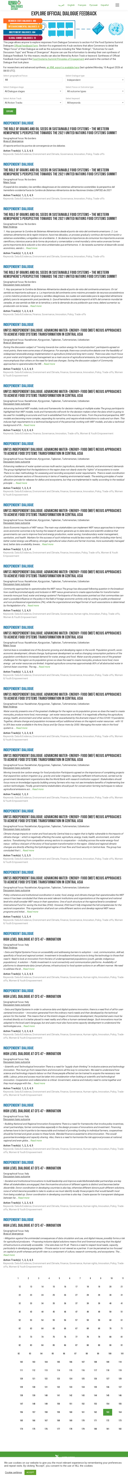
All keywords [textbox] (73, 102)
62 (20, 1328)
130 (33, 1387)
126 (95, 1378)
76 (65, 1336)
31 (122, 1295)
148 (33, 1403)
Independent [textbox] (73, 80)
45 (54, 1311)
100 (109, 1353)
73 (31, 1336)
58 (88, 1320)
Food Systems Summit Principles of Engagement (58, 59)
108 (95, 1362)
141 (58, 1395)
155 (120, 1403)
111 (21, 1370)
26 (65, 1295)
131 (46, 1387)
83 (31, 1345)
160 (70, 1412)
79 (99, 1336)
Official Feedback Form (26, 45)
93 (30, 1353)
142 (70, 1395)
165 (21, 1420)
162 (95, 1412)
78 (88, 1336)
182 (120, 1428)
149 (46, 1403)
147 (21, 1403)
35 (54, 1303)
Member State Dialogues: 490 (22, 21)
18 (88, 1286)
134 (83, 1387)
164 (120, 1412)
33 (31, 1303)
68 (88, 1328)
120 (21, 1378)
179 (83, 1428)
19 (99, 1286)
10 (111, 1278)
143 (83, 1395)
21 (122, 1286)
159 (58, 1412)
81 (122, 1336)
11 (123, 1278)
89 (99, 1345)
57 (76, 1320)
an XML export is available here (63, 67)
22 (20, 1295)
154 (107, 1403)
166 (33, 1420)
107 (83, 1362)
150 (58, 1403)
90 (110, 1345)
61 (122, 1320)
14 (42, 1286)
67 (76, 1328)
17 (76, 1286)
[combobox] (32, 80)
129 (21, 1387)
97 (75, 1353)
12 (20, 1286)
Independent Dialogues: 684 (22, 32)
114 (58, 1370)
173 (120, 1420)
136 (107, 1387)
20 (110, 1286)
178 (70, 1428)
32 (20, 1303)
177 (58, 1428)
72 (20, 1336)
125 (83, 1378)
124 (70, 1378)
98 (87, 1353)
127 (107, 1378)
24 (42, 1295)
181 (107, 1428)
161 (83, 1412)
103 (33, 1362)
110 (120, 1362)
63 (31, 1328)
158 (46, 1412)
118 (107, 1370)
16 (65, 1286)
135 (95, 1387)
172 (107, 1420)
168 (58, 1420)
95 (53, 1353)
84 (42, 1345)
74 (42, 1336)
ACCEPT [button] (30, 1472)
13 (31, 1286)
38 (88, 1303)
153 (95, 1403)
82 (20, 1345)
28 (88, 1295)
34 (42, 1303)
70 (110, 1328)
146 (120, 1395)
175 (33, 1428)
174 (21, 1428)
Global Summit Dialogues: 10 (22, 38)
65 (54, 1328)
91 (122, 1345)
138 (21, 1395)
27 (76, 1295)
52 (20, 1320)
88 (88, 1345)
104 (46, 1362)
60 (110, 1320)
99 (98, 1353)
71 (122, 1328)
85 (54, 1345)
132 (58, 1387)
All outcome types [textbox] (76, 91)
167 (46, 1420)
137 (120, 1387)
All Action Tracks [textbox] (13, 102)
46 (65, 1311)
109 (107, 1362)
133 (70, 1387)
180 (95, 1428)
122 (46, 1378)
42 (20, 1311)
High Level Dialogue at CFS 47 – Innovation (32, 939)
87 (76, 1345)
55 (54, 1320)
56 (65, 1320)
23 (31, 1295)
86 (65, 1345)
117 (95, 1370)
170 (83, 1420)
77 (76, 1336)
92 (19, 1353)
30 (110, 1295)
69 (99, 1328)
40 (110, 1303)
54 (42, 1320)
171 (95, 1420)
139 (33, 1395)
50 (110, 1311)
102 (21, 1362)
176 (46, 1428)
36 (65, 1303)
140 (46, 1395)
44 (42, 1311)
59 (99, 1320)
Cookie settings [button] (13, 1472)
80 (110, 1336)
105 (58, 1362)
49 (99, 1311)
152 (83, 1403)
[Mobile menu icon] (117, 5)
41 (122, 1303)
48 (88, 1311)
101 (122, 1353)
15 (54, 1286)
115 (70, 1370)
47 (76, 1311)
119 (120, 1370)
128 (120, 1378)
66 (65, 1328)
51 (122, 1311)
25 (54, 1295)
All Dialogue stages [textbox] (15, 91)
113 (46, 1370)
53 (31, 1320)
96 (64, 1353)
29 (99, 1295)
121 (33, 1378)
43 (31, 1311)
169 (70, 1420)
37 (76, 1303)
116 (83, 1370)
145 (107, 1395)
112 (33, 1370)
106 (70, 1362)
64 (42, 1328)
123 (58, 1378)
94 (41, 1353)
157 (33, 1412)
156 (21, 1412)
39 (99, 1303)
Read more (31, 248)
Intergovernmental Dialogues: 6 (23, 26)
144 (95, 1395)
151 (70, 1403)
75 (54, 1336)
